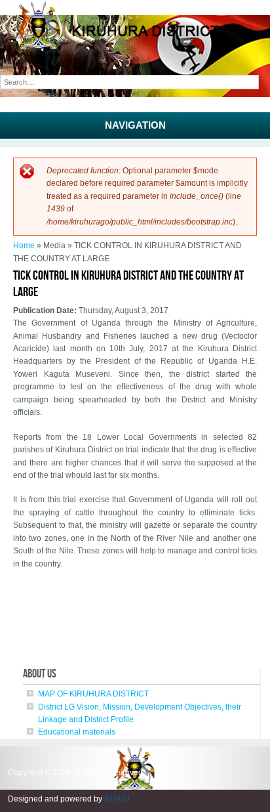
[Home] (135, 54)
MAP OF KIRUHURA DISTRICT (93, 693)
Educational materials (76, 732)
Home (24, 245)
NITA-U (117, 798)
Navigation (135, 125)
